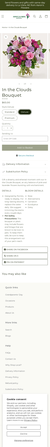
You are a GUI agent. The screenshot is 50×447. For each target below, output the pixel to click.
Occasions (10, 301)
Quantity (6, 123)
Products (9, 307)
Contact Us (10, 359)
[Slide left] (19, 84)
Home (4, 27)
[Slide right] (31, 84)
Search (8, 330)
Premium (10, 118)
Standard (9, 112)
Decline (23, 434)
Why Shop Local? (13, 365)
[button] (34, 16)
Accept (23, 427)
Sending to (11, 133)
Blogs (8, 336)
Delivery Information (15, 371)
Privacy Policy (30, 420)
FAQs (7, 353)
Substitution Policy (14, 389)
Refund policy (11, 383)
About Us (9, 313)
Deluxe (24, 112)
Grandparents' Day (14, 294)
